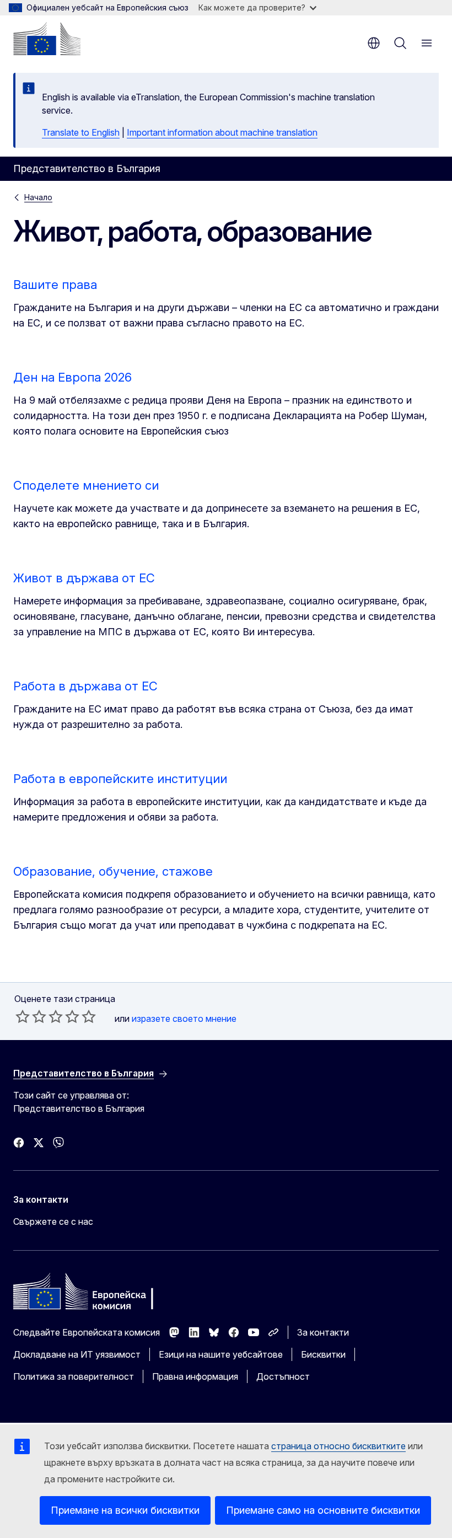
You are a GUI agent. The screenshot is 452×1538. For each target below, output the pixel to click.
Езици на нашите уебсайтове (221, 1354)
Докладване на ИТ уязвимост (77, 1354)
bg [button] (374, 43)
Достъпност (283, 1376)
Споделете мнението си (86, 485)
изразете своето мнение (184, 1018)
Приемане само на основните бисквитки (323, 1510)
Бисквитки (323, 1354)
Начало (38, 197)
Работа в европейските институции (120, 778)
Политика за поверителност (73, 1376)
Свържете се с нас (53, 1221)
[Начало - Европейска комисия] (46, 38)
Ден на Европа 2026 (72, 377)
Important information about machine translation (222, 132)
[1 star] (22, 1016)
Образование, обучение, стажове (113, 871)
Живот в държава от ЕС (84, 578)
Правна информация (195, 1376)
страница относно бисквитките (338, 1445)
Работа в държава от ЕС (85, 686)
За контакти (323, 1332)
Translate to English (81, 132)
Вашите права (55, 284)
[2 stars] (30, 1016)
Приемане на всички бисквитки (125, 1510)
